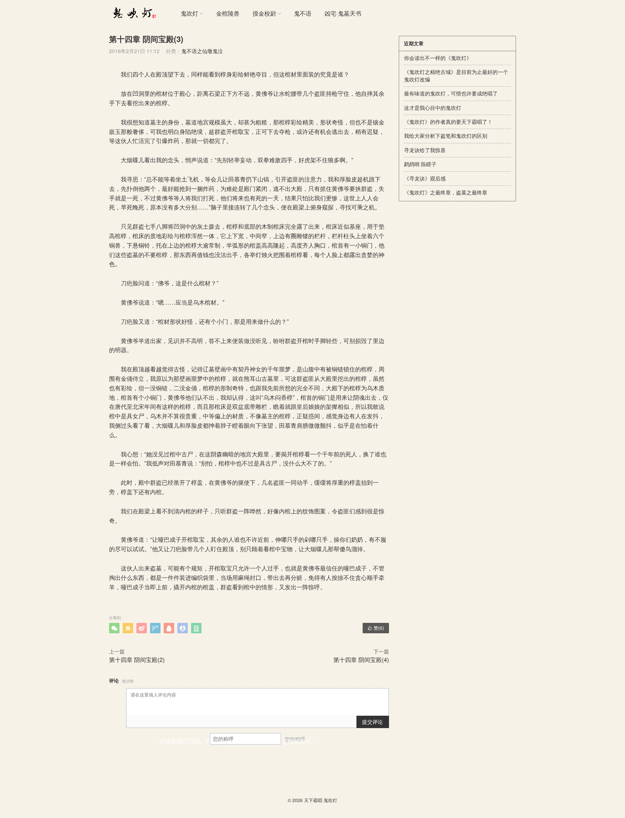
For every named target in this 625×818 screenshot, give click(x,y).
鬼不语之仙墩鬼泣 (202, 51)
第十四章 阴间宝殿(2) (137, 659)
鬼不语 (303, 13)
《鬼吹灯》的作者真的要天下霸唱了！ (448, 121)
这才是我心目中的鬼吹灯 (432, 107)
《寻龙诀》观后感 (425, 178)
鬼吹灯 (189, 13)
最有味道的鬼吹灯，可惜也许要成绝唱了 (451, 93)
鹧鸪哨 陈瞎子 (420, 164)
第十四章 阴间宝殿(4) (361, 659)
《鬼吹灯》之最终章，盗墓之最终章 (445, 192)
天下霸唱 (313, 800)
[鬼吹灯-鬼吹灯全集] (133, 13)
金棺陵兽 (228, 13)
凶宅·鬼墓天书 (343, 13)
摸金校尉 (264, 13)
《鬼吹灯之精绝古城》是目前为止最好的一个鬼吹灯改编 (456, 75)
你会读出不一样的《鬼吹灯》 (438, 58)
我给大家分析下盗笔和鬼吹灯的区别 (445, 135)
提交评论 (372, 721)
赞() (376, 627)
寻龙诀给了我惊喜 (425, 150)
